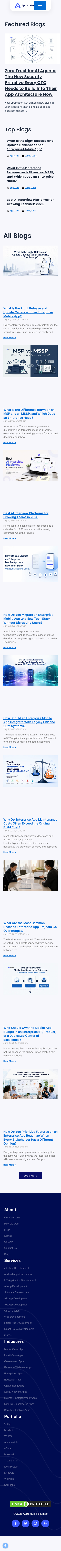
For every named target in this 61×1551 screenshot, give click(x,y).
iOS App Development (16, 1268)
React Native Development (19, 1328)
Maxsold (9, 1454)
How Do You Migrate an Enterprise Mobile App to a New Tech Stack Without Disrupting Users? (28, 618)
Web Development (14, 1316)
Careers (8, 1241)
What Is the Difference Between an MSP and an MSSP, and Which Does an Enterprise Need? (30, 174)
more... (8, 1335)
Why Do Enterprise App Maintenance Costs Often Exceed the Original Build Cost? (30, 823)
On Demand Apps (14, 1385)
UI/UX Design (11, 1310)
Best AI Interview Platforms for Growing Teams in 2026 (30, 202)
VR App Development (16, 1304)
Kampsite (9, 1484)
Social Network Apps (15, 1391)
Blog (6, 1254)
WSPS (8, 1436)
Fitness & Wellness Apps (18, 1367)
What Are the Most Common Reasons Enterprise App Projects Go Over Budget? (30, 927)
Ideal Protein (11, 1466)
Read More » (9, 337)
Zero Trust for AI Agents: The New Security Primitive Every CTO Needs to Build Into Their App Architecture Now (31, 82)
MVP (7, 1229)
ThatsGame (10, 1460)
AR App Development (16, 1298)
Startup (8, 1235)
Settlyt (7, 1424)
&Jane (7, 1448)
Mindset (8, 1430)
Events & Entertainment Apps (20, 1397)
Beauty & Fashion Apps (17, 1410)
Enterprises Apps (13, 1373)
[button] (30, 1175)
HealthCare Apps (13, 1355)
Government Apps (14, 1361)
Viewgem (9, 1478)
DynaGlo (9, 1472)
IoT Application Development (20, 1280)
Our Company (12, 1217)
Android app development (18, 1274)
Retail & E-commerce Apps (19, 1403)
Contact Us (10, 1247)
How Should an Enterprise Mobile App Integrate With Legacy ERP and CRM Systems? (29, 722)
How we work (11, 1223)
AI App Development (15, 1286)
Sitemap (43, 1513)
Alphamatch (10, 1442)
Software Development (16, 1292)
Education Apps (13, 1379)
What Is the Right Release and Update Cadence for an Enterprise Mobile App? (30, 145)
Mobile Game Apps (14, 1349)
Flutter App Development (18, 1322)
